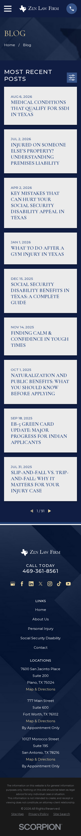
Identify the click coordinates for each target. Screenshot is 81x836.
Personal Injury (40, 628)
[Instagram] (49, 583)
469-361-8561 (40, 571)
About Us (40, 619)
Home (40, 610)
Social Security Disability (40, 638)
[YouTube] (68, 583)
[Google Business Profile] (12, 583)
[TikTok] (59, 583)
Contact (40, 647)
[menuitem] (17, 814)
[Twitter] (40, 583)
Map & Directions (40, 689)
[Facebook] (22, 583)
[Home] (39, 8)
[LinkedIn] (31, 583)
